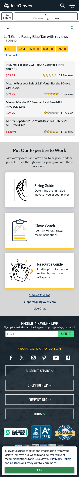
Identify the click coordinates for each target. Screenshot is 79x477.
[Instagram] (33, 358)
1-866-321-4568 (39, 295)
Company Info (37, 399)
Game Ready (27, 48)
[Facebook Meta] (11, 358)
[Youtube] (56, 358)
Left (8, 48)
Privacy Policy (61, 458)
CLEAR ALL (11, 54)
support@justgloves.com (40, 301)
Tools (38, 413)
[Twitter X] (22, 358)
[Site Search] (61, 6)
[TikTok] (68, 358)
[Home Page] (18, 5)
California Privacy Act (24, 462)
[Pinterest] (44, 358)
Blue (46, 48)
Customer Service (38, 370)
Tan (59, 48)
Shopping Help (38, 385)
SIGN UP (66, 333)
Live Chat (39, 308)
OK (39, 470)
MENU (73, 6)
